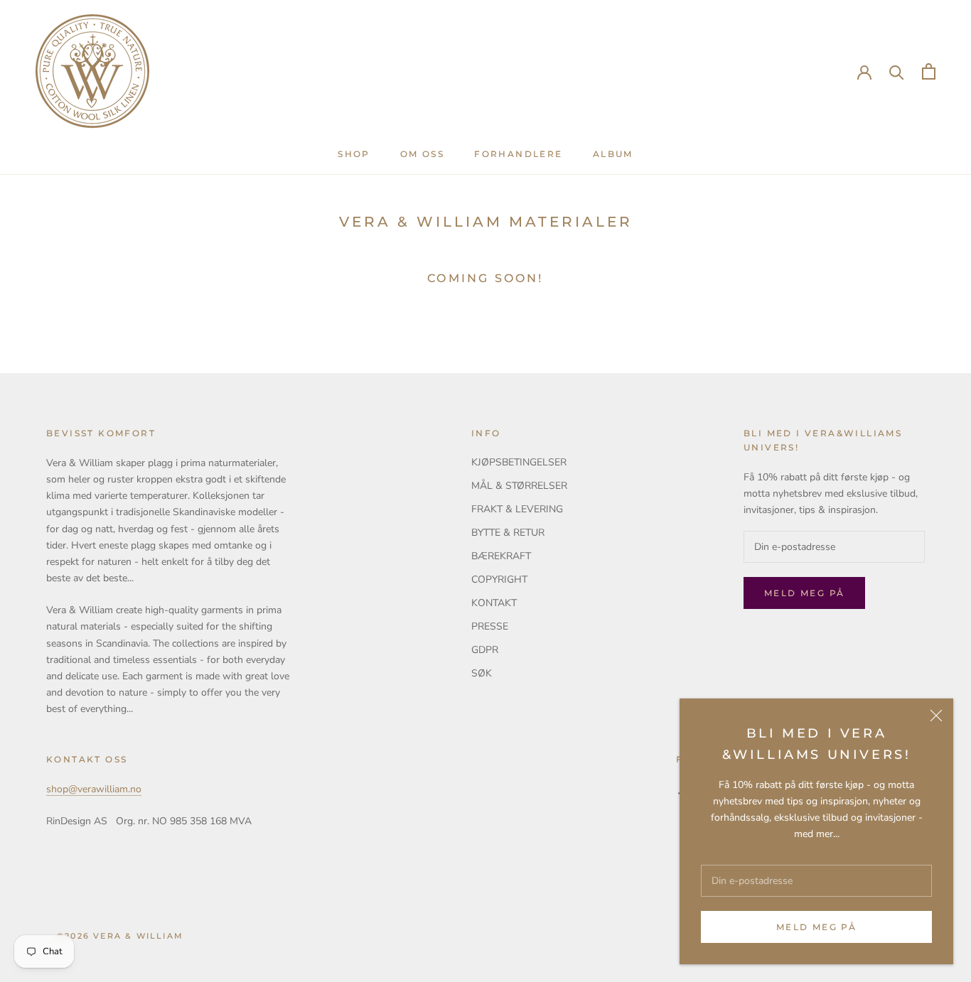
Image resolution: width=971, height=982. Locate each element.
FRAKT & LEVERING (517, 509)
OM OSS (422, 154)
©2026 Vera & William (120, 936)
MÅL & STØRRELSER (519, 485)
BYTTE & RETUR (507, 532)
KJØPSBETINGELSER (519, 462)
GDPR (484, 650)
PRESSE (489, 626)
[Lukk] (936, 715)
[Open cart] (928, 71)
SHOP (354, 154)
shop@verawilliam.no (93, 789)
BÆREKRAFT (501, 556)
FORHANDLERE (518, 154)
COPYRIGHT (499, 579)
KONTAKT (494, 603)
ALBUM (613, 154)
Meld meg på (816, 927)
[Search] (896, 71)
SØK (481, 673)
